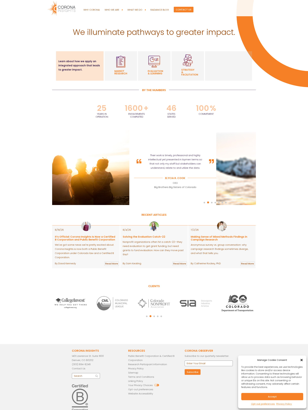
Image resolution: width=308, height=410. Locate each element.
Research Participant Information (147, 364)
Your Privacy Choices (140, 385)
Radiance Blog (159, 9)
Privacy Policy (284, 404)
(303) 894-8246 (81, 364)
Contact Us (183, 9)
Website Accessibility (140, 393)
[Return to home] (64, 8)
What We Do (135, 9)
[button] (301, 360)
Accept (272, 396)
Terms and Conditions (141, 377)
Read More (111, 263)
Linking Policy (135, 381)
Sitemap (133, 372)
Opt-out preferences (263, 404)
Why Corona (91, 9)
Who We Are (112, 9)
